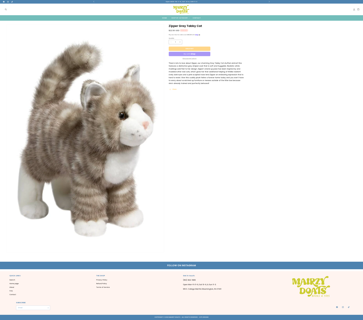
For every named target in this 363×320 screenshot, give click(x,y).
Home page (14, 283)
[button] (6, 9)
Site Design (204, 317)
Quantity (171, 38)
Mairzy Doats (174, 317)
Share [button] (175, 89)
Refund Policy (101, 283)
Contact (12, 294)
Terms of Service (103, 287)
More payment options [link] (190, 58)
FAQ (11, 291)
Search (12, 280)
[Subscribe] (48, 308)
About (11, 287)
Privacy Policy (101, 280)
